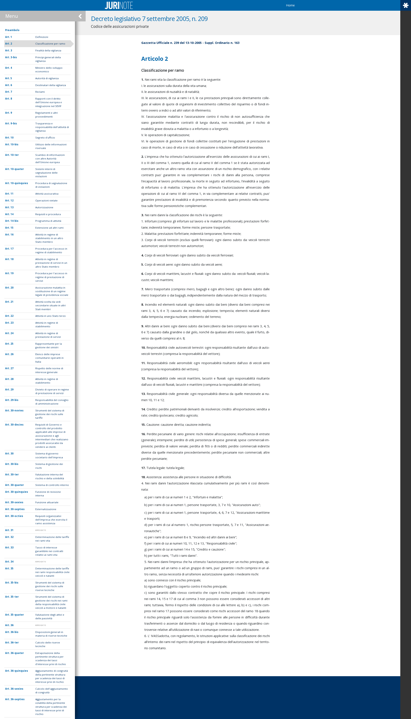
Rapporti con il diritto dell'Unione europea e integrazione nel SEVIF (48, 102)
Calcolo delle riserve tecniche (47, 644)
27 (11, 368)
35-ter (14, 596)
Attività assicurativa (46, 193)
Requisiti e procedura (48, 214)
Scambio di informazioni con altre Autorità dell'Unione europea (50, 158)
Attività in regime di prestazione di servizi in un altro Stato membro (51, 263)
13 (11, 207)
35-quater (17, 614)
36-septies (17, 699)
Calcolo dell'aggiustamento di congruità (51, 690)
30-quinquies (19, 491)
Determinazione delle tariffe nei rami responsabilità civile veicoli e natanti (52, 572)
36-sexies (16, 688)
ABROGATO (40, 530)
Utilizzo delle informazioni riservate (51, 146)
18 (11, 259)
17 (11, 248)
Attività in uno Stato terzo (50, 315)
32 (11, 537)
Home (290, 5)
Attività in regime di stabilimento (46, 324)
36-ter (14, 642)
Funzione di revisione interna (48, 493)
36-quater (17, 653)
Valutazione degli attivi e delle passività (49, 616)
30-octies (16, 516)
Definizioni (41, 37)
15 (11, 227)
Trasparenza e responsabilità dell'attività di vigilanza (52, 127)
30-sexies (16, 502)
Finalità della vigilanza (48, 50)
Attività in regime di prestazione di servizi (48, 335)
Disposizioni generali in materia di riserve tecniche (51, 633)
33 (11, 547)
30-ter (14, 474)
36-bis (14, 632)
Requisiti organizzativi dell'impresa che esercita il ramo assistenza (51, 519)
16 (11, 234)
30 (11, 453)
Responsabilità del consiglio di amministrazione (51, 401)
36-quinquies (19, 670)
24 (11, 333)
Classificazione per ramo (50, 43)
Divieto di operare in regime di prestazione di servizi (52, 391)
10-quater (17, 169)
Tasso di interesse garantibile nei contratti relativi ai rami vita (49, 551)
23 (11, 322)
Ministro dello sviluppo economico (49, 69)
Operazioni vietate (46, 200)
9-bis (13, 123)
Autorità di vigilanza (47, 78)
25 (11, 343)
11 (11, 193)
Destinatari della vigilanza (50, 85)
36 (11, 625)
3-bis (13, 57)
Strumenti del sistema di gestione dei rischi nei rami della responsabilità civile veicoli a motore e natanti (51, 602)
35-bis (14, 582)
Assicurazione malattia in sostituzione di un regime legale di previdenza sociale (51, 291)
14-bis (14, 220)
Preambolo (12, 30)
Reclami (40, 91)
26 (11, 354)
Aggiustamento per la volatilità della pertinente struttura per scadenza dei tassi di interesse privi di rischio (51, 707)
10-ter (14, 154)
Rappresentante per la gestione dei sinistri (48, 345)
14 (11, 214)
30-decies (17, 424)
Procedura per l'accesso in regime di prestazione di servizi (51, 277)
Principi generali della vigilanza (48, 59)
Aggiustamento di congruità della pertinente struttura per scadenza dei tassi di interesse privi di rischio (51, 676)
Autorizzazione (44, 207)
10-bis (14, 144)
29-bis (14, 400)
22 (11, 315)
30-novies (17, 410)
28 (11, 379)
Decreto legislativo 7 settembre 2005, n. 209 (149, 18)
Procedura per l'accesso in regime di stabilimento (51, 250)
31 (11, 530)
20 (11, 287)
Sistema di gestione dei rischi (49, 465)
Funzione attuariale (46, 502)
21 (11, 301)
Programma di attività (48, 220)
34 (11, 561)
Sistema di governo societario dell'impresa (49, 455)
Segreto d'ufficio (45, 137)
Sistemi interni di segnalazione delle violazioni (46, 172)
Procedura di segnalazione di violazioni (51, 185)
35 (11, 568)
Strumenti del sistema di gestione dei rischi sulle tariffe (49, 414)
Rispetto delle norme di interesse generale (49, 370)
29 (11, 389)
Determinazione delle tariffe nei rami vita (52, 538)
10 (11, 137)
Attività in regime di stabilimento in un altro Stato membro (49, 238)
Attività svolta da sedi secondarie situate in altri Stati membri (50, 305)
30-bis (14, 464)
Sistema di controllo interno (52, 485)
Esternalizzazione (45, 509)
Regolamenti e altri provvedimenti (46, 114)
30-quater (17, 485)
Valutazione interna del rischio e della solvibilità (49, 476)
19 (11, 273)
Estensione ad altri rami (49, 227)
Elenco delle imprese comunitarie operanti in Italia (49, 358)
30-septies (17, 509)
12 (11, 200)
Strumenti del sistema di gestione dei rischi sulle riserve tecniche (49, 586)
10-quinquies (19, 183)
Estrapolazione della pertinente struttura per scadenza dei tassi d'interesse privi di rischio (50, 658)
